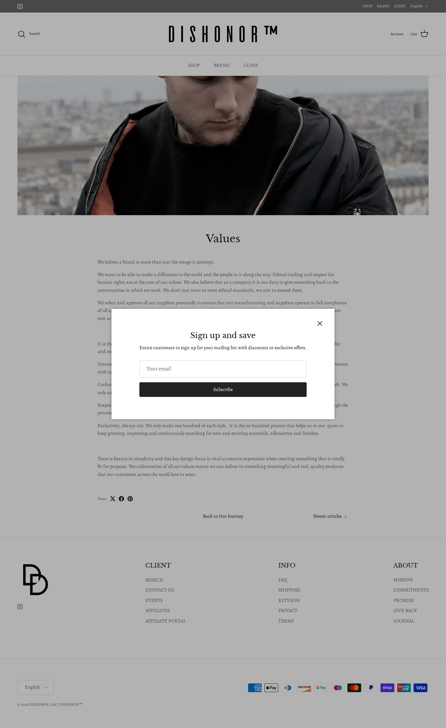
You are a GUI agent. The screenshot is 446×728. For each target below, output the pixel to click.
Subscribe (223, 389)
